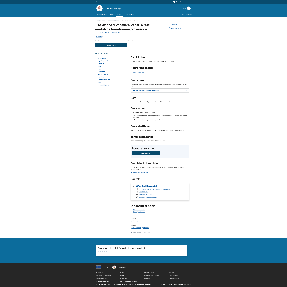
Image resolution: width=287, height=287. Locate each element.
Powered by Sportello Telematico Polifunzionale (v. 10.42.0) (176, 285)
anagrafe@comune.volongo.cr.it (148, 197)
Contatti (122, 276)
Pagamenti (147, 279)
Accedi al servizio (111, 45)
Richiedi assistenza (173, 276)
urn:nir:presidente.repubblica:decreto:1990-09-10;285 (107, 33)
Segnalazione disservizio (102, 282)
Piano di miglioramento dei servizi (128, 282)
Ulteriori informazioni (139, 73)
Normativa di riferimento (175, 28)
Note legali (171, 273)
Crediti (122, 273)
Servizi (103, 20)
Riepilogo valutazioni (173, 279)
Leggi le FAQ (123, 279)
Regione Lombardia (100, 2)
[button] (181, 2)
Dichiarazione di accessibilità (103, 276)
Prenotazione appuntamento (151, 276)
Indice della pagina (101, 54)
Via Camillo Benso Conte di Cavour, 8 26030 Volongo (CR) (154, 189)
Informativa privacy (149, 273)
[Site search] (189, 8)
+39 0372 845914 (143, 192)
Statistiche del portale (101, 279)
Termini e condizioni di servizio (140, 172)
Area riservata (100, 273)
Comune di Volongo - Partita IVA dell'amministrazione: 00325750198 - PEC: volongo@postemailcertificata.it (123, 285)
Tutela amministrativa (139, 210)
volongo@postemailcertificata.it (148, 194)
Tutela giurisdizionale (139, 212)
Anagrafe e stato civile (113, 20)
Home (98, 20)
